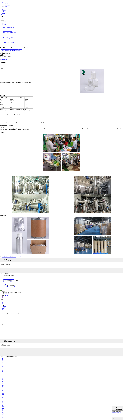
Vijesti (2, 302)
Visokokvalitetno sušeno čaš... (7, 38)
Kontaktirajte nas (3, 13)
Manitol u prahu (5, 313)
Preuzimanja (6, 59)
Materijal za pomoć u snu (5, 3)
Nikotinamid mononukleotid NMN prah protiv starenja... (10, 281)
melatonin (9, 313)
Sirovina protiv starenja (4, 24)
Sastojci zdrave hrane (5, 6)
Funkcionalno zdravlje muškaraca (6, 5)
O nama (2, 9)
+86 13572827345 (7, 293)
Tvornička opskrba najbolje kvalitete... (8, 33)
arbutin (17, 313)
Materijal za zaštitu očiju (4, 22)
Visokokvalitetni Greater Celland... (7, 36)
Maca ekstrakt (15, 313)
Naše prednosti (4, 10)
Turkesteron (3, 313)
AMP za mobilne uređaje (4, 312)
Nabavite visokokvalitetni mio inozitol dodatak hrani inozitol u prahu (9, 257)
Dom (2, 17)
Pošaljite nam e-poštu (2, 59)
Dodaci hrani (4, 4)
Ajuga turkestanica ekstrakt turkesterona (8, 279)
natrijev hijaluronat (12, 313)
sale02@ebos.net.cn (6, 295)
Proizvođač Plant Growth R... (7, 43)
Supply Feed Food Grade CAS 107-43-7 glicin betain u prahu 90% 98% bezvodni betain (12, 256)
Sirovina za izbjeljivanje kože (4, 21)
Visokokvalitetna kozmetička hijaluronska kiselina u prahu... (11, 286)
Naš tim (3, 11)
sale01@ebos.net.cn (6, 294)
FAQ (2, 8)
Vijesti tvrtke (4, 7)
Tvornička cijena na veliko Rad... (7, 28)
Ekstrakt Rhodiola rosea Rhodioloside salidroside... (9, 276)
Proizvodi (2, 2)
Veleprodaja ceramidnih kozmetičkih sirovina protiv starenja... (11, 284)
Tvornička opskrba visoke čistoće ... (7, 31)
